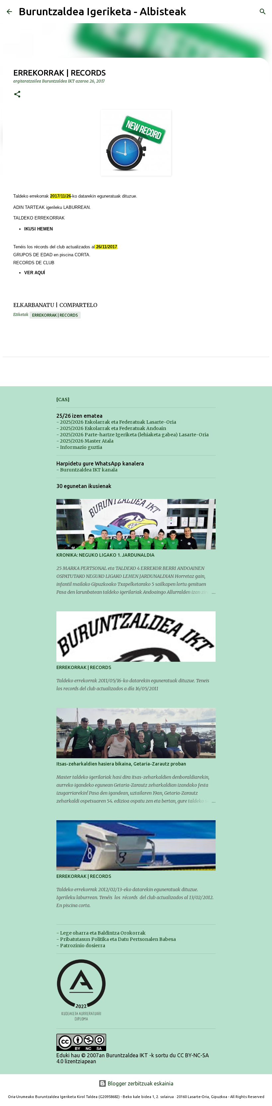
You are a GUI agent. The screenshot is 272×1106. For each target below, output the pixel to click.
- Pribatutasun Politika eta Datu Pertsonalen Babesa (116, 939)
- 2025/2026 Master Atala (84, 441)
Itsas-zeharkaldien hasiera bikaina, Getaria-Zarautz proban (121, 764)
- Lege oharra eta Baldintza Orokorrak (101, 933)
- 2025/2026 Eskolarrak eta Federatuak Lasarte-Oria (116, 422)
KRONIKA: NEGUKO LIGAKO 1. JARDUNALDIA (105, 555)
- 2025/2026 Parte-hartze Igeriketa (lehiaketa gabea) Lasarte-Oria (132, 435)
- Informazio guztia (79, 447)
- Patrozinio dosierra (80, 946)
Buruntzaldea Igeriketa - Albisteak (102, 11)
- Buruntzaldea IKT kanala (86, 470)
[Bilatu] (263, 12)
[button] (17, 94)
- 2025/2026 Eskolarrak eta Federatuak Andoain (111, 428)
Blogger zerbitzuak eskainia (139, 1083)
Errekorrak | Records (55, 315)
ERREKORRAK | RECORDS (83, 667)
